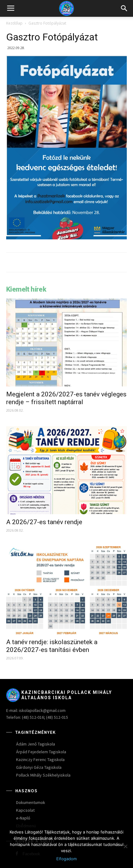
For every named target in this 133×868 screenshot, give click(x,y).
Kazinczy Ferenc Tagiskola (40, 759)
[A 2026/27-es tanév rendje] (66, 470)
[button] (124, 8)
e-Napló (23, 818)
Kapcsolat (25, 810)
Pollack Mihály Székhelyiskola (43, 775)
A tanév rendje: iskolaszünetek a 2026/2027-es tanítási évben (51, 645)
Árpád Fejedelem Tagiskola (41, 752)
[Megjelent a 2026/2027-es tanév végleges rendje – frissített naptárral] (66, 342)
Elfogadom (66, 858)
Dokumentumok (30, 802)
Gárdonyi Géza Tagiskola (39, 767)
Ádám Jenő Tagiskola (35, 744)
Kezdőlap (14, 23)
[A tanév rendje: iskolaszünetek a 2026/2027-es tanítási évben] (66, 590)
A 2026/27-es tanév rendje (44, 522)
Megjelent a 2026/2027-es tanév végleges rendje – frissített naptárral (66, 398)
